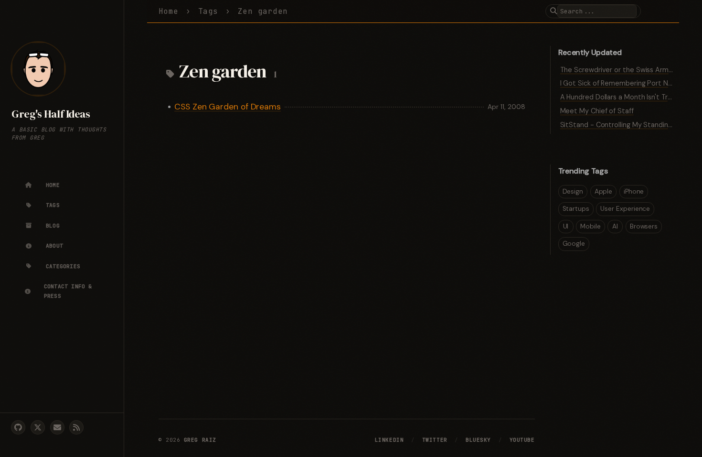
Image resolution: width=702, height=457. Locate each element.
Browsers (644, 226)
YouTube (522, 439)
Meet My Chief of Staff (597, 111)
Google (574, 243)
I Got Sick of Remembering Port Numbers (626, 83)
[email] (57, 427)
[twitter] (37, 427)
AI (615, 226)
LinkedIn (389, 439)
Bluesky (478, 439)
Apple (604, 191)
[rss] (76, 427)
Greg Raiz (200, 439)
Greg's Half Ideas (50, 114)
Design (573, 191)
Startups (576, 209)
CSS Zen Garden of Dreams (227, 106)
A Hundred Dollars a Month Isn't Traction (624, 97)
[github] (18, 427)
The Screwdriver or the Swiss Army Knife (625, 69)
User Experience (625, 209)
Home (169, 11)
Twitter (434, 439)
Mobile (590, 226)
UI (566, 226)
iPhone (634, 191)
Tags (208, 11)
